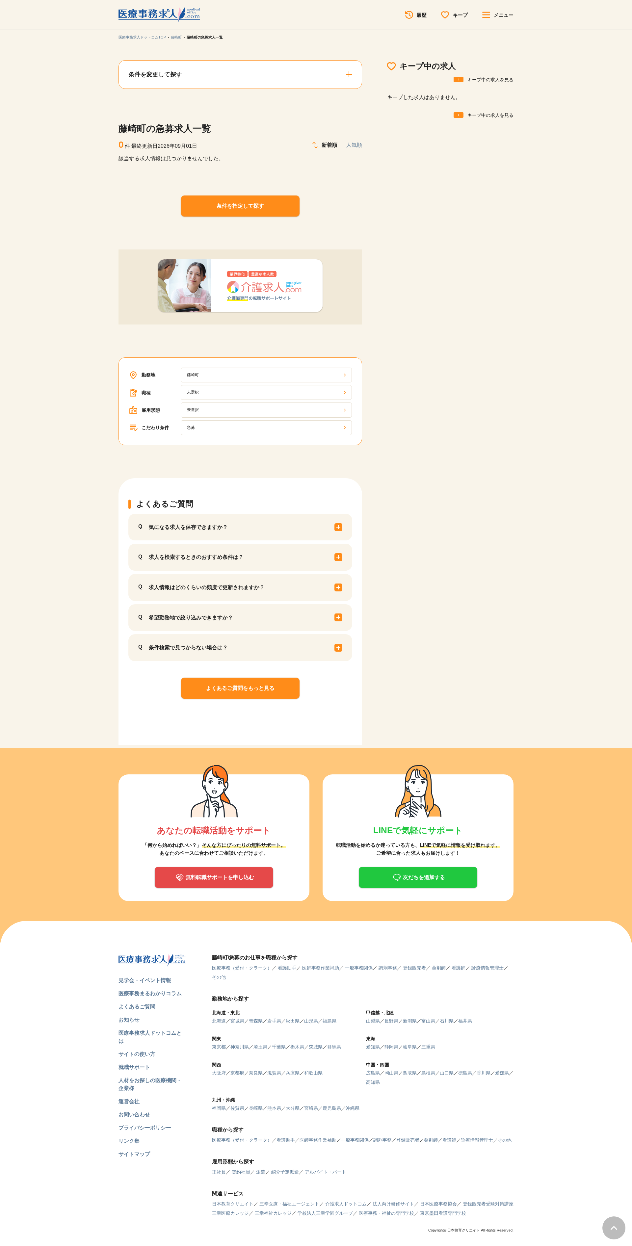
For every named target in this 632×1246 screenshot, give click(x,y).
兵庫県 (293, 1073)
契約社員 (241, 1172)
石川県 (447, 1021)
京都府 (237, 1073)
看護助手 (287, 968)
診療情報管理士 (487, 968)
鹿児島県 (332, 1108)
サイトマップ (134, 1154)
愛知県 (373, 1047)
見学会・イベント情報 (144, 980)
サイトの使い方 (136, 1054)
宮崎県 (311, 1108)
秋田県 (293, 1021)
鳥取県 (410, 1073)
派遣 (260, 1172)
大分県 (293, 1108)
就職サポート (134, 1067)
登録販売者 (414, 968)
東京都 (219, 1047)
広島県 (373, 1073)
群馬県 (334, 1047)
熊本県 (274, 1108)
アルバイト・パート (325, 1172)
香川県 (483, 1073)
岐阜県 (410, 1047)
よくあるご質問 (136, 1006)
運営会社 (129, 1101)
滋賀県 (274, 1073)
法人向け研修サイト (393, 1204)
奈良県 (256, 1073)
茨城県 (316, 1047)
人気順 (354, 145)
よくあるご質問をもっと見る (240, 688)
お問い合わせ (134, 1114)
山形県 (311, 1021)
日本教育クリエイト (232, 1204)
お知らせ (129, 1020)
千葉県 (279, 1047)
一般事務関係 (359, 968)
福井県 (465, 1021)
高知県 (373, 1082)
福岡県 (219, 1108)
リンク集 (129, 1141)
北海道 (219, 1021)
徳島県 (465, 1073)
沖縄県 (352, 1108)
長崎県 (256, 1108)
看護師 (458, 968)
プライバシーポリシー (144, 1127)
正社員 (219, 1172)
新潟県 (410, 1021)
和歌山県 (313, 1073)
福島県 (329, 1021)
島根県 (428, 1073)
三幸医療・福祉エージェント (289, 1204)
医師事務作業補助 (320, 968)
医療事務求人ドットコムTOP (142, 37)
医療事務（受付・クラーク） (242, 968)
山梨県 (373, 1021)
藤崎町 (176, 37)
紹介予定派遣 (285, 1172)
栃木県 (297, 1047)
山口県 (447, 1073)
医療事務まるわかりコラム (150, 993)
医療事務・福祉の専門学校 (386, 1213)
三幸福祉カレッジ (273, 1213)
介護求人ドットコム (346, 1204)
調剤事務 (388, 968)
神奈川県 (239, 1047)
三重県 (428, 1047)
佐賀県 (237, 1108)
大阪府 (219, 1073)
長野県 (391, 1021)
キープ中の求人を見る (490, 79)
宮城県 (237, 1021)
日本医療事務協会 (438, 1204)
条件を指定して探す (240, 206)
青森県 (256, 1021)
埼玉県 (260, 1047)
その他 (219, 977)
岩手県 (274, 1021)
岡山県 (391, 1073)
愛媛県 (502, 1073)
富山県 (428, 1021)
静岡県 (391, 1047)
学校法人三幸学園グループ (325, 1213)
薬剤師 (439, 968)
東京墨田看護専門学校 (443, 1213)
